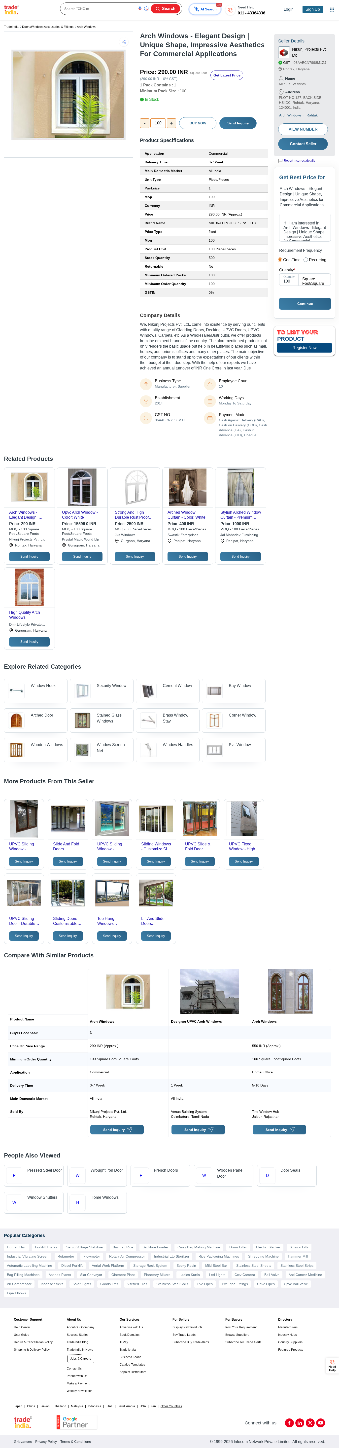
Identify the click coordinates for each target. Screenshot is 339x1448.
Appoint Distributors (133, 1372)
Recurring (317, 260)
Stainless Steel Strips (296, 1265)
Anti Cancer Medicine (305, 1275)
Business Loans (130, 1357)
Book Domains (129, 1335)
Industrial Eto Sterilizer (171, 1256)
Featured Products (290, 1349)
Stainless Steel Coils (172, 1284)
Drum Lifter (238, 1247)
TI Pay (124, 1342)
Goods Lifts (109, 1284)
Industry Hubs (287, 1335)
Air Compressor (19, 1284)
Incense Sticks (52, 1284)
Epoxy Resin (186, 1265)
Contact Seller (303, 144)
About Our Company (80, 1327)
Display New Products (187, 1327)
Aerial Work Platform (108, 1265)
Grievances (23, 1442)
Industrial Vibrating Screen (27, 1256)
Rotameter (66, 1256)
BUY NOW (198, 123)
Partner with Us (77, 1376)
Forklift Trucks (46, 1247)
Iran (153, 1406)
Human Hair (16, 1247)
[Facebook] (289, 1422)
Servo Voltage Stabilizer (84, 1247)
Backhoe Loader (155, 1247)
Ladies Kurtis (189, 1275)
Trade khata (128, 1349)
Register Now (305, 348)
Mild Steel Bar (216, 1265)
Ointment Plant (123, 1275)
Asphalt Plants (60, 1275)
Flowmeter (91, 1256)
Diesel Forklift (72, 1265)
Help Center (22, 1327)
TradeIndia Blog (77, 1342)
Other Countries (171, 1406)
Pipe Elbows (16, 1293)
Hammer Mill (298, 1256)
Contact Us (74, 1368)
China (31, 1406)
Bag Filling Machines (23, 1275)
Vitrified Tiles (137, 1284)
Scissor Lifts (299, 1247)
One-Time (292, 260)
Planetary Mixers (157, 1275)
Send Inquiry (238, 123)
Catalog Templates (132, 1364)
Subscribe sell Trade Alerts (243, 1342)
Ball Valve (271, 1275)
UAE (110, 1406)
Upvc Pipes (266, 1284)
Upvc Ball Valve (296, 1284)
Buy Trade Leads (184, 1335)
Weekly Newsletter (79, 1391)
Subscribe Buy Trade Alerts (190, 1342)
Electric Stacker (268, 1247)
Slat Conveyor (91, 1275)
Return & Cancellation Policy (33, 1342)
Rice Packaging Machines (219, 1256)
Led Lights (217, 1275)
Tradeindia (11, 27)
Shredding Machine (263, 1256)
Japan (18, 1406)
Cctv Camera (245, 1275)
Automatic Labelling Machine (29, 1265)
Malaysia (77, 1406)
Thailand (60, 1406)
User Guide (21, 1335)
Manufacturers (288, 1327)
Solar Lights (81, 1284)
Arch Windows (86, 27)
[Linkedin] (299, 1422)
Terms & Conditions (75, 1442)
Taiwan (45, 1406)
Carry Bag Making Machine (198, 1247)
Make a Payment (78, 1383)
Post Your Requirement (241, 1327)
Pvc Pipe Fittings (235, 1284)
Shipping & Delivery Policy (32, 1349)
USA (143, 1406)
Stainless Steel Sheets (253, 1265)
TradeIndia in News (80, 1349)
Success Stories (77, 1335)
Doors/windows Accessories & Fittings (47, 27)
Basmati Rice (123, 1247)
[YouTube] (320, 1422)
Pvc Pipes (205, 1284)
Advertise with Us (131, 1327)
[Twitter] (310, 1422)
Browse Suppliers (237, 1335)
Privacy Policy (46, 1442)
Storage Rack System (150, 1265)
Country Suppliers (290, 1342)
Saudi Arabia (126, 1406)
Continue (305, 304)
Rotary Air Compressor (127, 1256)
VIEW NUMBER (303, 129)
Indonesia (94, 1406)
